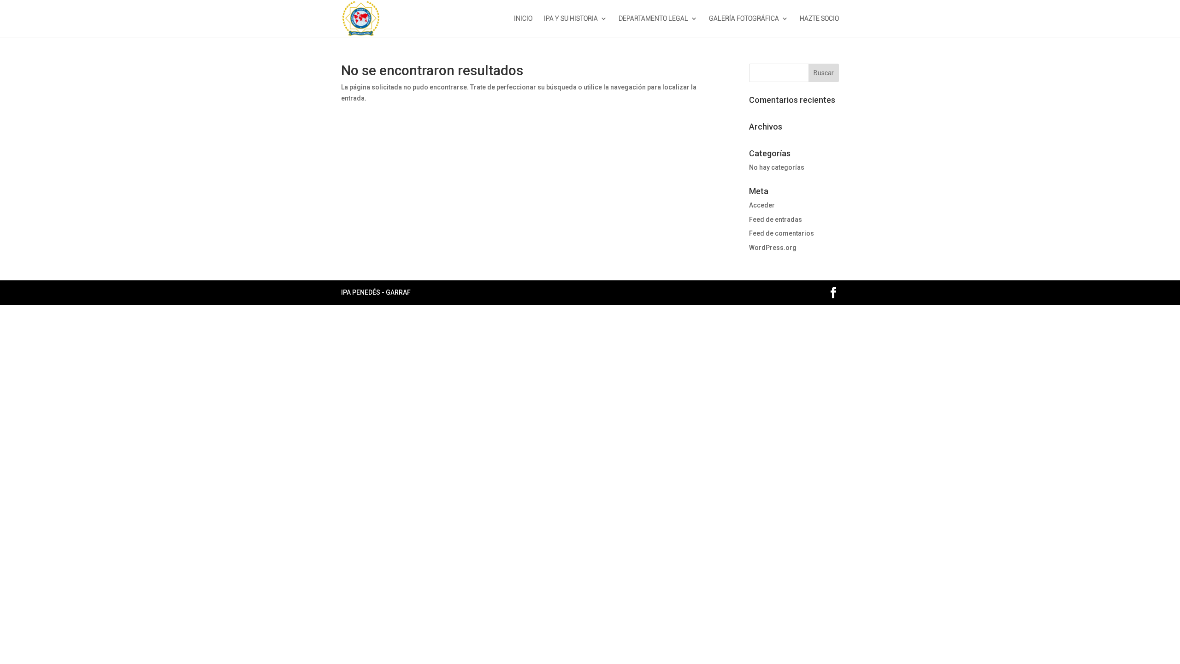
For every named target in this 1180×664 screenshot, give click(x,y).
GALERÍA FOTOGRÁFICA (744, 18)
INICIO (523, 18)
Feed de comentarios (781, 233)
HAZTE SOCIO (819, 18)
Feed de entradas (775, 219)
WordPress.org (772, 247)
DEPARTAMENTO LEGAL (653, 18)
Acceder (762, 205)
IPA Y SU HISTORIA (571, 18)
